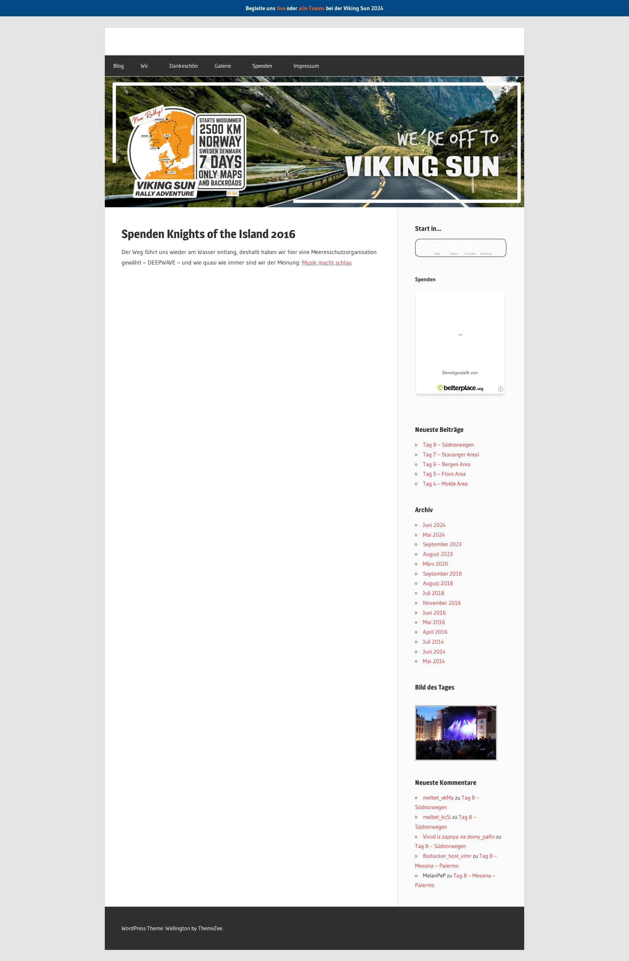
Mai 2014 (434, 660)
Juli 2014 (433, 641)
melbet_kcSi (437, 816)
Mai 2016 (434, 622)
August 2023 (438, 553)
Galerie (223, 65)
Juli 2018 (433, 592)
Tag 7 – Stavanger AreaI (451, 454)
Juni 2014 (434, 651)
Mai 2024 (434, 534)
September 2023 (442, 544)
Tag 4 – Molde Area (445, 483)
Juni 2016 (434, 612)
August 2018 (438, 583)
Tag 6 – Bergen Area (446, 464)
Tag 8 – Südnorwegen (448, 444)
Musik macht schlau (327, 262)
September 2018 (442, 573)
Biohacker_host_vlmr (447, 855)
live (281, 8)
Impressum (306, 65)
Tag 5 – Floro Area (444, 473)
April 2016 (435, 631)
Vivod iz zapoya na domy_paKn (459, 836)
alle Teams (312, 8)
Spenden (262, 65)
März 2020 (435, 563)
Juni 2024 (434, 524)
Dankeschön (183, 65)
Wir (144, 65)
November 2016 (442, 602)
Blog (118, 65)
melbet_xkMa (438, 797)
